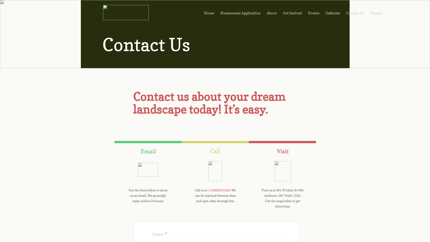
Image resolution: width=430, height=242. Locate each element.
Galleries (333, 13)
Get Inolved (292, 13)
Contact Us (355, 13)
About (272, 13)
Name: (159, 234)
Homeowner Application (240, 13)
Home (209, 13)
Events (313, 13)
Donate (376, 13)
